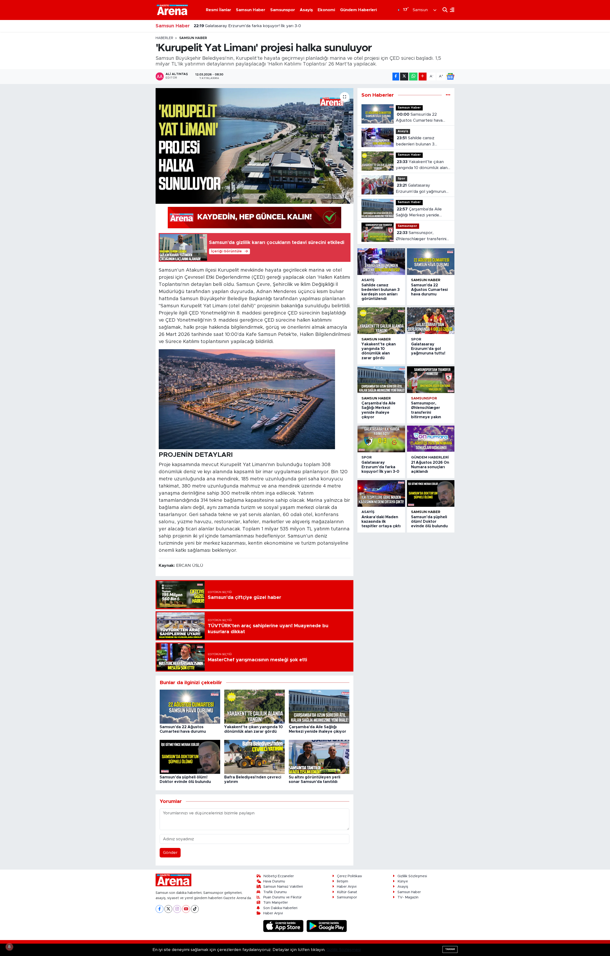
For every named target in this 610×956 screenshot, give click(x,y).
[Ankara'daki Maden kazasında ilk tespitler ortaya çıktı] (381, 493)
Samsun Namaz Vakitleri (283, 886)
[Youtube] (186, 909)
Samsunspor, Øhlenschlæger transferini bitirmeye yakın (421, 236)
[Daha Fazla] (423, 76)
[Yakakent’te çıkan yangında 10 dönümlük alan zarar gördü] (254, 706)
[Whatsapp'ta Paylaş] (413, 76)
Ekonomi (326, 10)
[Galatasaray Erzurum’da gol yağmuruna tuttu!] (430, 320)
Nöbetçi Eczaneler (278, 876)
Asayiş (306, 10)
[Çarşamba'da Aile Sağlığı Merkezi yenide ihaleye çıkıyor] (319, 706)
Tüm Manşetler (275, 902)
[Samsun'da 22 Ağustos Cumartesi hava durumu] (190, 706)
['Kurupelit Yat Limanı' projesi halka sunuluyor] (255, 146)
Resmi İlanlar (218, 10)
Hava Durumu (274, 881)
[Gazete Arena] (172, 10)
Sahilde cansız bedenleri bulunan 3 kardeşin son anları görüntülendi (415, 141)
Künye (402, 881)
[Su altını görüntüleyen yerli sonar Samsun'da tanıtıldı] (319, 757)
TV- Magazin (407, 897)
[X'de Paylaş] (404, 76)
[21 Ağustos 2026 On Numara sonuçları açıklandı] (430, 439)
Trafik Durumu (275, 892)
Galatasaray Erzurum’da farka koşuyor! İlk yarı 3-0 (380, 467)
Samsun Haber (250, 10)
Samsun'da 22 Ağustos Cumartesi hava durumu (419, 118)
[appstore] (284, 926)
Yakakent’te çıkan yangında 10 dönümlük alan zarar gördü (421, 165)
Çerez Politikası (349, 876)
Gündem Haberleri (358, 10)
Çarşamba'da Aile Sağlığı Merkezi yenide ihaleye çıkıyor (419, 212)
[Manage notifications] (9, 947)
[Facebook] (159, 909)
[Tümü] (448, 95)
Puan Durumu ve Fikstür (282, 897)
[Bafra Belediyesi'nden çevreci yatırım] (254, 757)
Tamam (450, 949)
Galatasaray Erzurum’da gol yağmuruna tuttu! (422, 188)
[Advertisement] (135, 107)
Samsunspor (282, 10)
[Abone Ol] (450, 76)
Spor (401, 178)
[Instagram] (177, 909)
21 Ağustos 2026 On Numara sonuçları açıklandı (246, 26)
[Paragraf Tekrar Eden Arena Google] (254, 217)
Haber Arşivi (273, 913)
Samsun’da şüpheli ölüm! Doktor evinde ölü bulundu (429, 521)
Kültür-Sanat (347, 892)
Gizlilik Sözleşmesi (412, 876)
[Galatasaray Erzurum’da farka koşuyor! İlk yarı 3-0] (381, 439)
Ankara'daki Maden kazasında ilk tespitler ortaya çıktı (381, 521)
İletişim (342, 881)
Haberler (164, 38)
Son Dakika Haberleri (280, 908)
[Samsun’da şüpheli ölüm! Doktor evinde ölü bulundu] (190, 757)
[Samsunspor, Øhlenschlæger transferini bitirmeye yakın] (430, 379)
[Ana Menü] (450, 9)
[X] (168, 909)
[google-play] (327, 926)
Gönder (170, 853)
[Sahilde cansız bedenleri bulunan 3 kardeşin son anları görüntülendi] (381, 261)
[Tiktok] (195, 909)
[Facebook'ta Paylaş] (395, 76)
